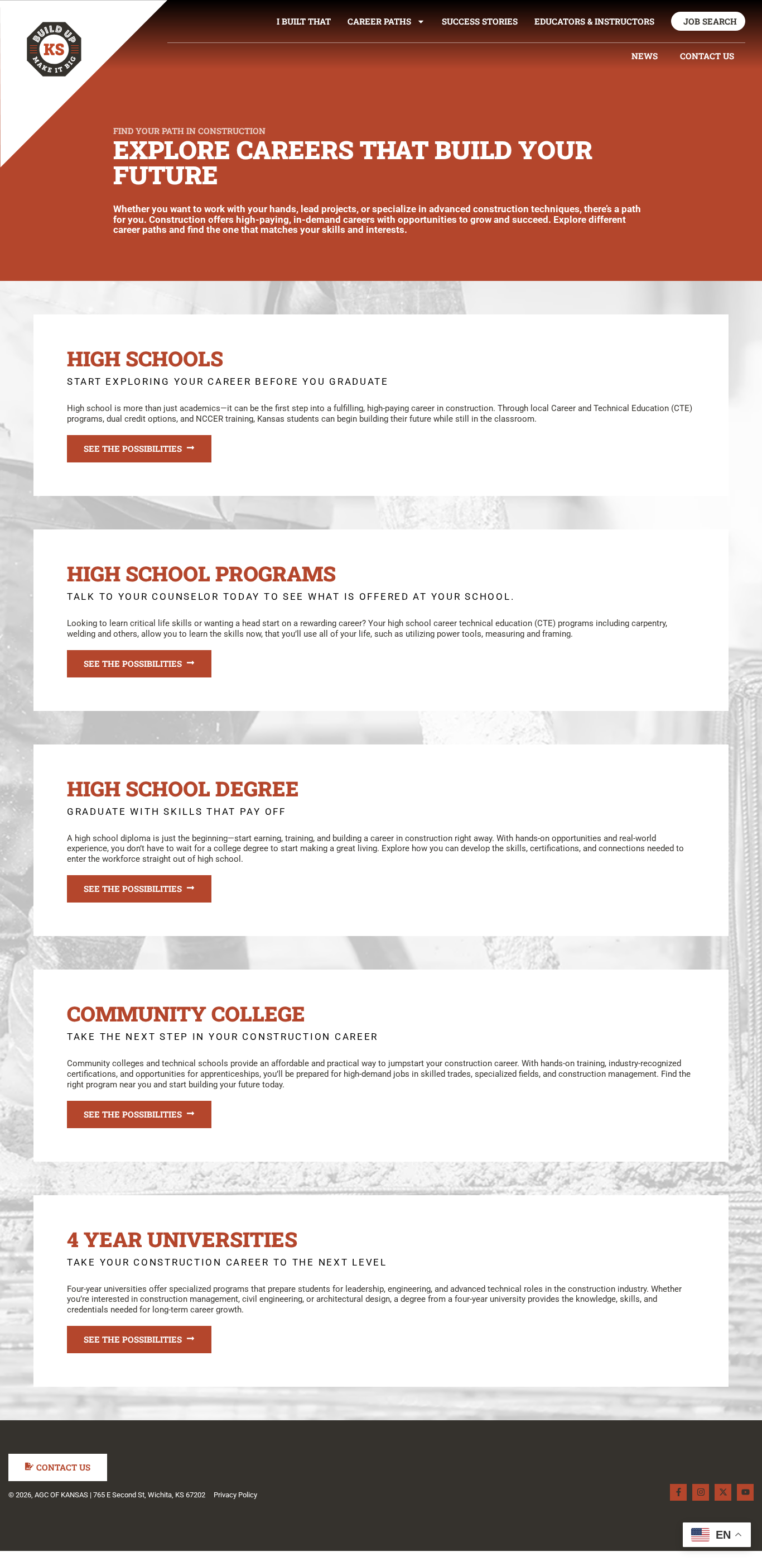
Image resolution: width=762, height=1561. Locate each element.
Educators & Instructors (594, 21)
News (644, 55)
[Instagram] (700, 1492)
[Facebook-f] (678, 1492)
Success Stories (480, 21)
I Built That (304, 21)
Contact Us (707, 55)
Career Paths (379, 21)
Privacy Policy (235, 1495)
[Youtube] (745, 1492)
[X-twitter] (723, 1492)
